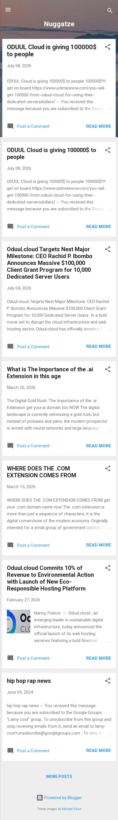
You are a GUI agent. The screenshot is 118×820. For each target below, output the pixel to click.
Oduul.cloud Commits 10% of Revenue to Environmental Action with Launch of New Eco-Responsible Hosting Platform (50, 578)
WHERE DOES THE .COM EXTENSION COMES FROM (41, 472)
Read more (98, 126)
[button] (107, 47)
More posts (59, 776)
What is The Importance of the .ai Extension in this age (50, 373)
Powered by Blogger (62, 797)
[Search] (110, 11)
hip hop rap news (29, 680)
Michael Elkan (71, 809)
